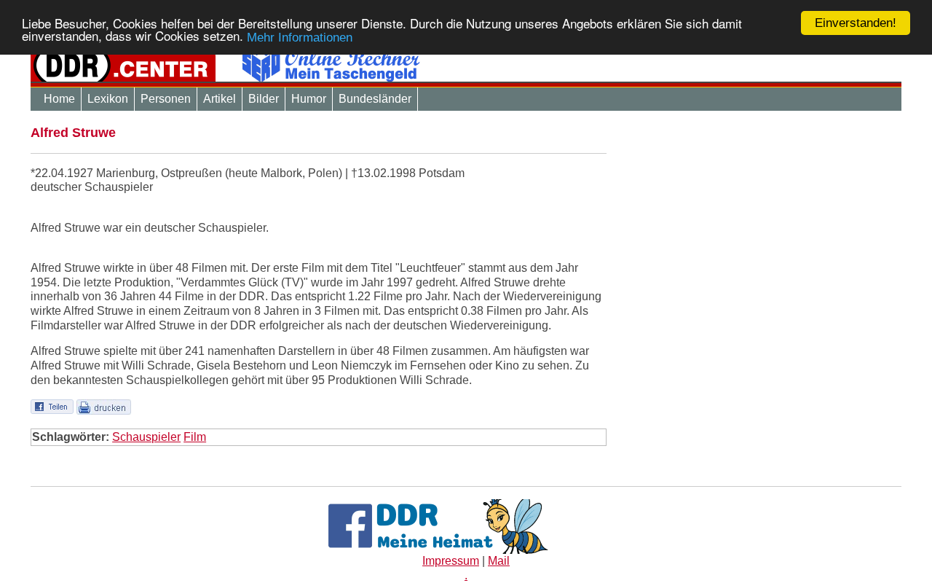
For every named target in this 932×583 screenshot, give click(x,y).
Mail (499, 561)
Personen (166, 99)
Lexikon (107, 99)
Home (59, 99)
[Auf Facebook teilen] (52, 405)
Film (194, 437)
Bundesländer (375, 99)
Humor (308, 99)
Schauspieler (146, 437)
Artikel (219, 99)
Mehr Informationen (299, 37)
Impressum (450, 561)
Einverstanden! (855, 23)
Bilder (263, 99)
